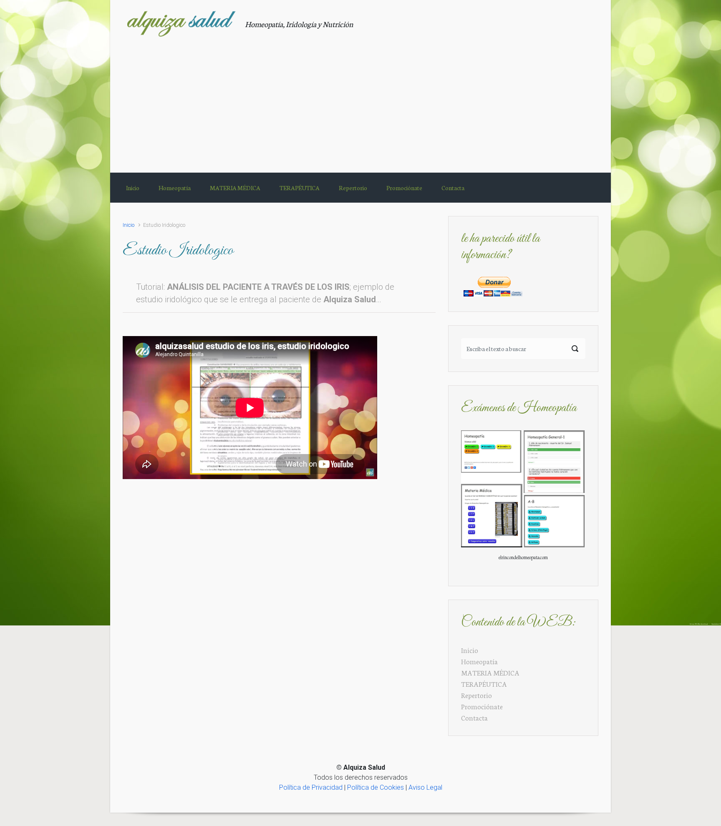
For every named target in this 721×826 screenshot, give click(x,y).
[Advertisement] (360, 99)
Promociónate (482, 706)
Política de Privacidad (311, 787)
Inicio (128, 225)
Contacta (474, 717)
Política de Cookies (375, 787)
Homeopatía (479, 661)
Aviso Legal (425, 787)
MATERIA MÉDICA (490, 672)
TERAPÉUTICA (484, 683)
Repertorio (476, 695)
